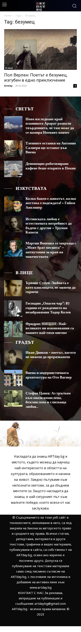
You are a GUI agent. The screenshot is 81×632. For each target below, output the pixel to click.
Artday (8, 85)
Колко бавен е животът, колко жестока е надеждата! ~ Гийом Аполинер (51, 203)
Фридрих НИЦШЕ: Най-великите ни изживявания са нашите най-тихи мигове (50, 328)
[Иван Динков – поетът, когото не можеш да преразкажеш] (13, 358)
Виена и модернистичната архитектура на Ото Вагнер (49, 375)
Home (7, 15)
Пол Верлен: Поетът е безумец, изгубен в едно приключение (35, 78)
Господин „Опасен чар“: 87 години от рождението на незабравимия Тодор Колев (48, 307)
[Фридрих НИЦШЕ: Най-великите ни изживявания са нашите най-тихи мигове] (13, 329)
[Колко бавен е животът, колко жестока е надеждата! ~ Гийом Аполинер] (13, 204)
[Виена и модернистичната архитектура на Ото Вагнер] (13, 378)
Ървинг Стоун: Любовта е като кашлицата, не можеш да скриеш (51, 287)
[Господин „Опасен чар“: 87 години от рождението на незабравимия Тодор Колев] (13, 308)
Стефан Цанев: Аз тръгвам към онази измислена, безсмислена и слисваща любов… (48, 400)
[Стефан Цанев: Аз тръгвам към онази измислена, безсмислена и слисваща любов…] (13, 398)
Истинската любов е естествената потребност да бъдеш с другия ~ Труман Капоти (49, 226)
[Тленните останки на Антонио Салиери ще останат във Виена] (13, 148)
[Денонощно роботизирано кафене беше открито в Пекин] (13, 169)
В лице (9, 68)
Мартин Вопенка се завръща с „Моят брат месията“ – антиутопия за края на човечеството (51, 250)
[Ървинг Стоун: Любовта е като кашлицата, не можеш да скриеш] (13, 288)
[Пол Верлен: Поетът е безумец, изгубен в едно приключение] (40, 49)
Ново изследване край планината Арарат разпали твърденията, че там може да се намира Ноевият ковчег (50, 126)
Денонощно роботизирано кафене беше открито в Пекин (51, 166)
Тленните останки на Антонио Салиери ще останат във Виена (51, 147)
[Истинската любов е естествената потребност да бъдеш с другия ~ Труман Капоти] (13, 224)
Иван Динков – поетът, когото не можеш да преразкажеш (51, 355)
